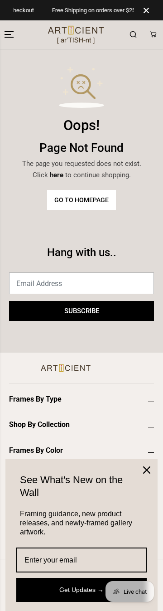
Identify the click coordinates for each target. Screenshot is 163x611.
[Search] (133, 34)
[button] (10, 34)
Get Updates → (81, 589)
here (56, 175)
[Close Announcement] (146, 10)
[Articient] (37, 34)
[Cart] (153, 34)
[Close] (147, 470)
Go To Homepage (81, 200)
